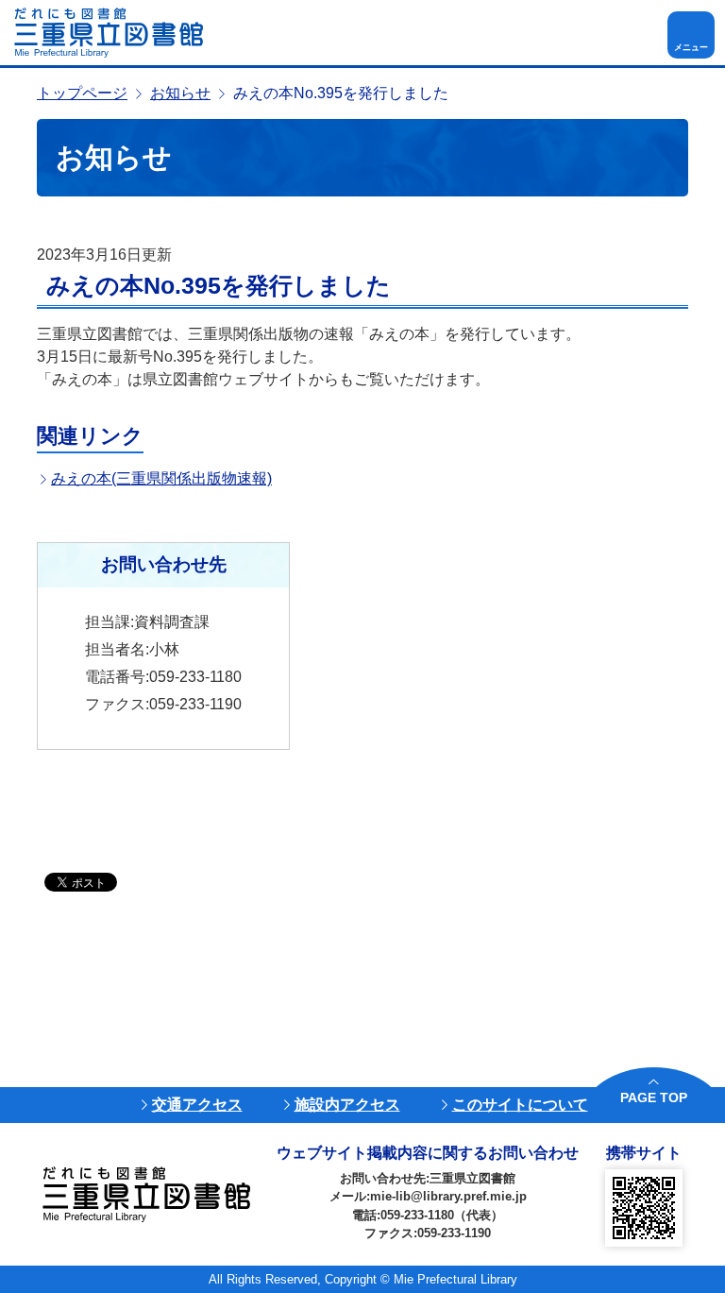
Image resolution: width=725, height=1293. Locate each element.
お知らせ (180, 93)
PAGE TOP (653, 1097)
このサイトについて (520, 1105)
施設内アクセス (347, 1105)
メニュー (691, 47)
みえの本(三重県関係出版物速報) (161, 478)
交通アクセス (197, 1105)
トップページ (82, 93)
